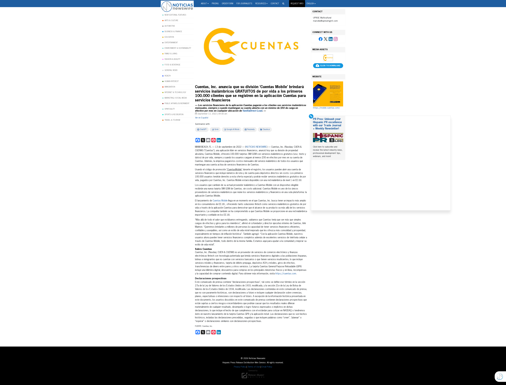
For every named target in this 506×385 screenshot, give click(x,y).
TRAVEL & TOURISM (172, 120)
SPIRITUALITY (170, 109)
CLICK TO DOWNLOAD (330, 66)
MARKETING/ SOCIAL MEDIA (176, 98)
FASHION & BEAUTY (172, 59)
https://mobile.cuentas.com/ (326, 108)
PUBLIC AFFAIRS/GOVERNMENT (177, 103)
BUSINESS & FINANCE (173, 32)
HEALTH (168, 76)
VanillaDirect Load (252, 111)
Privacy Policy (240, 367)
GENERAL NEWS (171, 70)
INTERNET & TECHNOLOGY (175, 92)
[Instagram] (335, 39)
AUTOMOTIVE (170, 26)
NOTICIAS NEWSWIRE (256, 147)
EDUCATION (169, 37)
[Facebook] (320, 39)
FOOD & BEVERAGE (172, 65)
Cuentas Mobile (220, 201)
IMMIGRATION (170, 87)
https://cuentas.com (285, 274)
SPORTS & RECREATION (174, 115)
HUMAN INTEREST (172, 81)
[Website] (328, 93)
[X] (325, 39)
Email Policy (267, 367)
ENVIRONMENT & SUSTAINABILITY (178, 48)
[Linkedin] (330, 39)
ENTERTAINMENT (171, 43)
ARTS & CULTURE (171, 20)
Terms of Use (254, 367)
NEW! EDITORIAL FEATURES (175, 15)
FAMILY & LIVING (171, 54)
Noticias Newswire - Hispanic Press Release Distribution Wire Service (177, 7)
